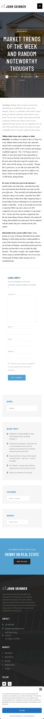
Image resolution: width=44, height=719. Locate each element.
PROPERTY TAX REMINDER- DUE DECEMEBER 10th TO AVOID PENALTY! (21, 436)
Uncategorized (22, 31)
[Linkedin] (4, 684)
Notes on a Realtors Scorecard (20, 473)
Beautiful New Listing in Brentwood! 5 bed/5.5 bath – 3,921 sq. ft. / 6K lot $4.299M (22, 458)
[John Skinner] (13, 6)
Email (10, 339)
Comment (12, 294)
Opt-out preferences (15, 715)
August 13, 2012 (27, 77)
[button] (40, 689)
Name (10, 327)
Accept (22, 710)
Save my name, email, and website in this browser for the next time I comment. (21, 367)
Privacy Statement (29, 715)
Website (11, 351)
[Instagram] (10, 684)
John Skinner (13, 77)
